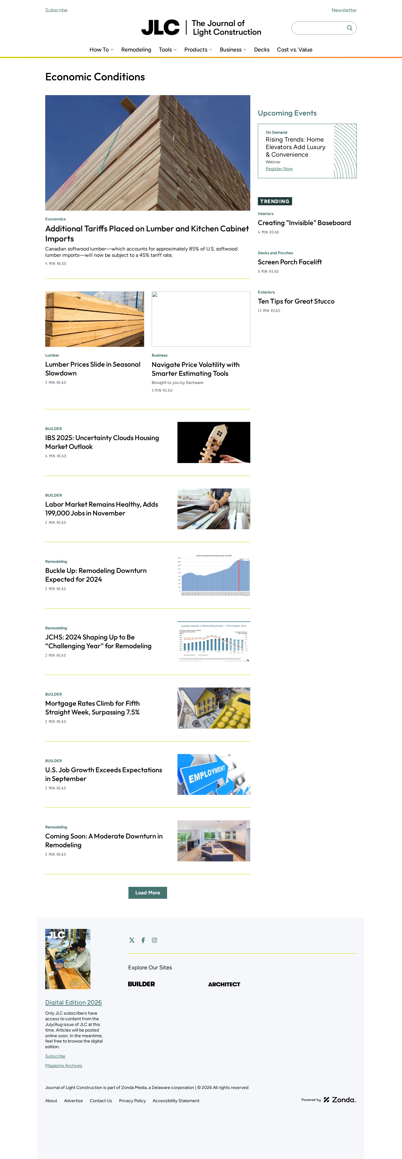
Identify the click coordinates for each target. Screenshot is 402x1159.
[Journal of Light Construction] (201, 28)
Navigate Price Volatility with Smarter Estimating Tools (196, 369)
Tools (165, 49)
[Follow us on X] (132, 940)
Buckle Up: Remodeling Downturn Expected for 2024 (96, 575)
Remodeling (136, 49)
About (51, 1100)
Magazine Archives (63, 1065)
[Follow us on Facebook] (143, 940)
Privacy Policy (132, 1100)
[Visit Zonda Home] (329, 1100)
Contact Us (101, 1100)
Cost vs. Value (294, 49)
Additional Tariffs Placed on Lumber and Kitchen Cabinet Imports (147, 233)
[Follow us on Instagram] (154, 940)
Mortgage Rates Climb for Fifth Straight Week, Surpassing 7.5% (92, 707)
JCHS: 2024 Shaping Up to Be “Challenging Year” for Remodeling (98, 641)
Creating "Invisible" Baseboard (304, 222)
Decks (261, 49)
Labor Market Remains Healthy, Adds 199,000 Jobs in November (101, 508)
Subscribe (56, 10)
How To (99, 49)
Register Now (279, 168)
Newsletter (344, 10)
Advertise (73, 1100)
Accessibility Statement (176, 1100)
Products (195, 49)
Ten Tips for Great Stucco (296, 301)
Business (231, 49)
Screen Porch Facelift (290, 261)
